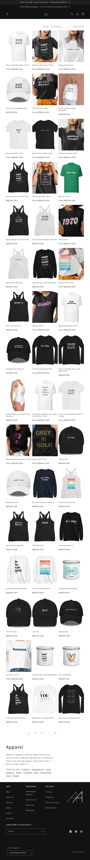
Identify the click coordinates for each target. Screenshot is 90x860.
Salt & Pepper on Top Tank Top (17, 240)
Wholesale (30, 810)
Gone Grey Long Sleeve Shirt (69, 718)
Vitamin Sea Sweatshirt (41, 589)
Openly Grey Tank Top (14, 283)
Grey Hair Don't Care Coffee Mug (44, 675)
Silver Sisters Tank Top (14, 545)
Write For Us (31, 800)
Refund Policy (51, 808)
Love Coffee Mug (65, 675)
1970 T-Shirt (63, 240)
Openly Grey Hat (12, 502)
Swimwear (45, 772)
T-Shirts (25, 769)
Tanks (19, 772)
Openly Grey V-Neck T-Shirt (42, 153)
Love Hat (35, 632)
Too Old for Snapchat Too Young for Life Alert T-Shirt (44, 415)
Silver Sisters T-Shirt (40, 108)
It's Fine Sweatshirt (66, 545)
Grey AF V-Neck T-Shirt (14, 153)
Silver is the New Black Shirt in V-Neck (70, 415)
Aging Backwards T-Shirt (68, 326)
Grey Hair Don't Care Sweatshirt (44, 283)
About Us (10, 797)
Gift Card (10, 819)
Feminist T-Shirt (12, 675)
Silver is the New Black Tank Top (44, 240)
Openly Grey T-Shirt (66, 65)
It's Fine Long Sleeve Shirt (42, 369)
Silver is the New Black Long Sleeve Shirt (69, 370)
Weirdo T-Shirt (64, 196)
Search (9, 813)
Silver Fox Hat (11, 632)
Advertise (30, 805)
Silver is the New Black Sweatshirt (67, 109)
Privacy (48, 792)
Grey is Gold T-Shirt (39, 459)
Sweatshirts (38, 769)
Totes (8, 776)
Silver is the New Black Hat (16, 108)
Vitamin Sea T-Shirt (66, 283)
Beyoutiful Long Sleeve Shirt (43, 718)
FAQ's (8, 808)
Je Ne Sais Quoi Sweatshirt (16, 589)
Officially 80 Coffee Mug (68, 589)
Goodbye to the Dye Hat (15, 369)
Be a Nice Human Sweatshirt (43, 502)
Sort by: (46, 27)
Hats (36, 772)
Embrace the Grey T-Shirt (68, 153)
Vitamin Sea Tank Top (67, 502)
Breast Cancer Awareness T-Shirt (18, 459)
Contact (9, 802)
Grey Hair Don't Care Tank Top (17, 196)
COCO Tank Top (38, 545)
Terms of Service (52, 802)
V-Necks (28, 772)
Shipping (49, 797)
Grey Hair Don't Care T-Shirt (42, 65)
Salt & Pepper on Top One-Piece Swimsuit (18, 415)
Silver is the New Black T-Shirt (17, 65)
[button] (7, 14)
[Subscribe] (42, 831)
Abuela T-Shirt (37, 326)
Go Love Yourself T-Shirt (41, 196)
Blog (8, 792)
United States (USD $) (18, 853)
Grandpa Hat (63, 632)
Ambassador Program (31, 793)
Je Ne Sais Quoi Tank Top (15, 718)
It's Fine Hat (63, 459)
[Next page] (61, 733)
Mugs (16, 776)
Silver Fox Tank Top (13, 326)
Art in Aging (80, 852)
